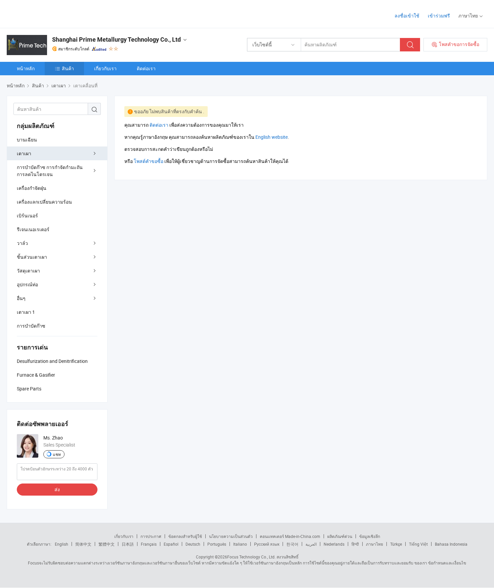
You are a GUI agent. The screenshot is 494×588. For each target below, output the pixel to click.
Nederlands (334, 544)
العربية (311, 544)
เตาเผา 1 (26, 312)
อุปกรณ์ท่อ (27, 284)
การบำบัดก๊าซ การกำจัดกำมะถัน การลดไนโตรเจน (50, 170)
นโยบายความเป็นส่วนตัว (231, 536)
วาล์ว (22, 243)
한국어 (292, 544)
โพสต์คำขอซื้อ (148, 161)
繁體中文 (106, 544)
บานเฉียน (27, 139)
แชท (57, 454)
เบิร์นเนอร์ (27, 215)
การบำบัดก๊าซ (31, 326)
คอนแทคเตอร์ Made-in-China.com (290, 536)
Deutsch (193, 544)
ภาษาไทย (374, 544)
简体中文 (83, 544)
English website (271, 137)
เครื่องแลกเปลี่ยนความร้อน (44, 202)
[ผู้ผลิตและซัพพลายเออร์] (50, 13)
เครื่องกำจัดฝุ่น (31, 188)
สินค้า (68, 68)
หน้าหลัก (26, 68)
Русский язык (266, 544)
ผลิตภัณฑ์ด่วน (339, 536)
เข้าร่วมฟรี (439, 15)
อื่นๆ (21, 298)
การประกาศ (150, 536)
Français (149, 544)
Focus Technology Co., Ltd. (251, 556)
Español (171, 544)
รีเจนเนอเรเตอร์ (33, 229)
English (61, 544)
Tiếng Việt (418, 544)
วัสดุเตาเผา (28, 270)
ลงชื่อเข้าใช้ (407, 15)
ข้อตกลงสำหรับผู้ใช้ (185, 536)
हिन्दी (355, 544)
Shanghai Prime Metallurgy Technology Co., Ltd (116, 39)
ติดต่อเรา (146, 68)
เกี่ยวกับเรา (105, 68)
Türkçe (396, 544)
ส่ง (57, 489)
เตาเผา (24, 153)
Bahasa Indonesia (451, 544)
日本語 (128, 544)
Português (216, 544)
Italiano (240, 544)
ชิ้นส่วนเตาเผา (32, 257)
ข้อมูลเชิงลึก (369, 536)
